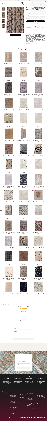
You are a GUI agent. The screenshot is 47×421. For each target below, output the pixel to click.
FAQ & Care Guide (21, 398)
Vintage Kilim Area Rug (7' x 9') (23, 63)
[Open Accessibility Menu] (1, 210)
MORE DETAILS (37, 31)
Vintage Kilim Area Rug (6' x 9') (23, 278)
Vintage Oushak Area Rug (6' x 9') (38, 186)
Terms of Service (21, 397)
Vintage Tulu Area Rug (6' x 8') (23, 155)
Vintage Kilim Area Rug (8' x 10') (8, 109)
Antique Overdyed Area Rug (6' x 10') (38, 94)
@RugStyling (39, 400)
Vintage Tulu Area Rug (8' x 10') (23, 247)
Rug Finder (20, 392)
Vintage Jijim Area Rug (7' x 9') (8, 94)
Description (28, 31)
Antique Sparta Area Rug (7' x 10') (8, 247)
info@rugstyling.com (39, 383)
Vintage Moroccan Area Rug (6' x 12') (23, 140)
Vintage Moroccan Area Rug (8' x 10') (8, 278)
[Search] (4, 3)
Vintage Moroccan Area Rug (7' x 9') (38, 155)
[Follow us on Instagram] (38, 403)
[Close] (45, 1)
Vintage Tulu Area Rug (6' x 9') (38, 63)
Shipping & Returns (21, 394)
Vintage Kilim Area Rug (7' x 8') (8, 155)
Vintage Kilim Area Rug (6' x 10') (8, 63)
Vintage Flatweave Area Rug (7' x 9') (38, 109)
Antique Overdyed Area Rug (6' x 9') (9, 186)
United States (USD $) (5, 417)
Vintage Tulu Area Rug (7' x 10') (23, 109)
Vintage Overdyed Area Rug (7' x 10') (23, 232)
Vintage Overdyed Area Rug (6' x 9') (23, 94)
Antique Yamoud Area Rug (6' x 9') (9, 232)
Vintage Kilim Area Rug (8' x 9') (8, 140)
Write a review (23, 308)
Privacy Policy (20, 395)
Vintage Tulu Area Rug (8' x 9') (9, 201)
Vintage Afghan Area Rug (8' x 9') (38, 293)
